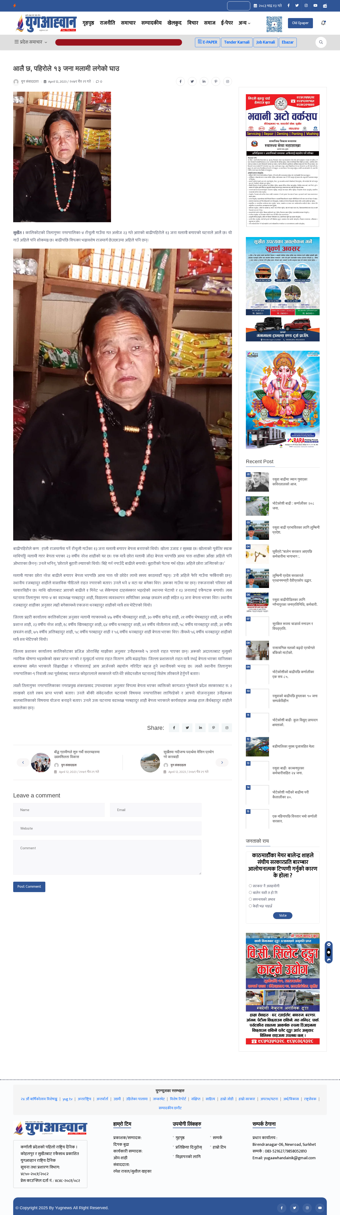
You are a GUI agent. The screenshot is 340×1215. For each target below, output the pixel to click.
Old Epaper (300, 23)
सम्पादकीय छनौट (170, 1108)
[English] (234, 6)
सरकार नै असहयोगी (266, 886)
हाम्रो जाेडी (226, 1099)
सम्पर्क (217, 1137)
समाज (209, 23)
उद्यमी (117, 1099)
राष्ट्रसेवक (310, 1099)
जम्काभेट (159, 1099)
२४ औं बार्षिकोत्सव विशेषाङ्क (39, 1099)
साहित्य (210, 1099)
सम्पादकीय (151, 23)
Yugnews (63, 1208)
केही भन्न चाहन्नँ (262, 906)
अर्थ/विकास (291, 1099)
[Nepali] (243, 6)
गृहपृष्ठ (88, 23)
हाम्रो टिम (219, 1147)
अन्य (243, 23)
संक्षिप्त (195, 1099)
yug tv (67, 1099)
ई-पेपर (227, 23)
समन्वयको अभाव (264, 899)
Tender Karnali (237, 42)
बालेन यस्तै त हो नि (265, 893)
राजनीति (107, 23)
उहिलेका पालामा (137, 1099)
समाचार (128, 23)
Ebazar (288, 42)
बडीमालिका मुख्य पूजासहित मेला (293, 746)
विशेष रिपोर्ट (178, 1099)
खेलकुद (174, 23)
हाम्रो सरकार (247, 1099)
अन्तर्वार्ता (102, 1099)
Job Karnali (266, 42)
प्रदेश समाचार (31, 42)
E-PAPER (209, 42)
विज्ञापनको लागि (188, 1156)
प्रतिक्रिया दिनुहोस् (189, 1147)
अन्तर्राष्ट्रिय (84, 1099)
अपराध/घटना (269, 1099)
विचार (192, 23)
